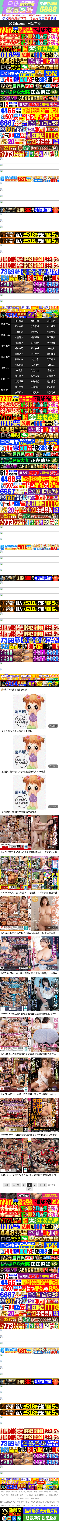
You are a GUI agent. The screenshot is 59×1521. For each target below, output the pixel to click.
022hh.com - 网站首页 (25, 23)
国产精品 (19, 321)
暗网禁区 (19, 381)
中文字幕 (35, 332)
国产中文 (19, 387)
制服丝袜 (35, 337)
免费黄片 (51, 376)
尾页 (29, 1189)
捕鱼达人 (19, 354)
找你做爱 (51, 343)
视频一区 (5, 323)
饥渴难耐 (35, 343)
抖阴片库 (5, 379)
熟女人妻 (35, 376)
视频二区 (5, 335)
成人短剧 (51, 387)
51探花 (51, 365)
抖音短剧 (19, 365)
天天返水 (51, 359)
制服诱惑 (51, 381)
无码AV (5, 368)
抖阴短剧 (35, 392)
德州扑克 (51, 354)
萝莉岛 (51, 370)
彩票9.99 (19, 359)
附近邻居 (19, 343)
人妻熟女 (19, 337)
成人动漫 (51, 326)
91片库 (19, 370)
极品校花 (19, 392)
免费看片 (5, 390)
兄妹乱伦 (35, 387)
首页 (7, 1185)
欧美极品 (35, 326)
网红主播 (35, 321)
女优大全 (35, 370)
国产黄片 (19, 376)
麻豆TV (35, 365)
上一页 (16, 1185)
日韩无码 (51, 392)
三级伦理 (19, 332)
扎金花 (35, 359)
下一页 (42, 1185)
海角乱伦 (35, 381)
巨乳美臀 (51, 332)
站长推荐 (5, 346)
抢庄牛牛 (35, 354)
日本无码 (51, 321)
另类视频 (51, 337)
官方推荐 (5, 357)
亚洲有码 (19, 326)
